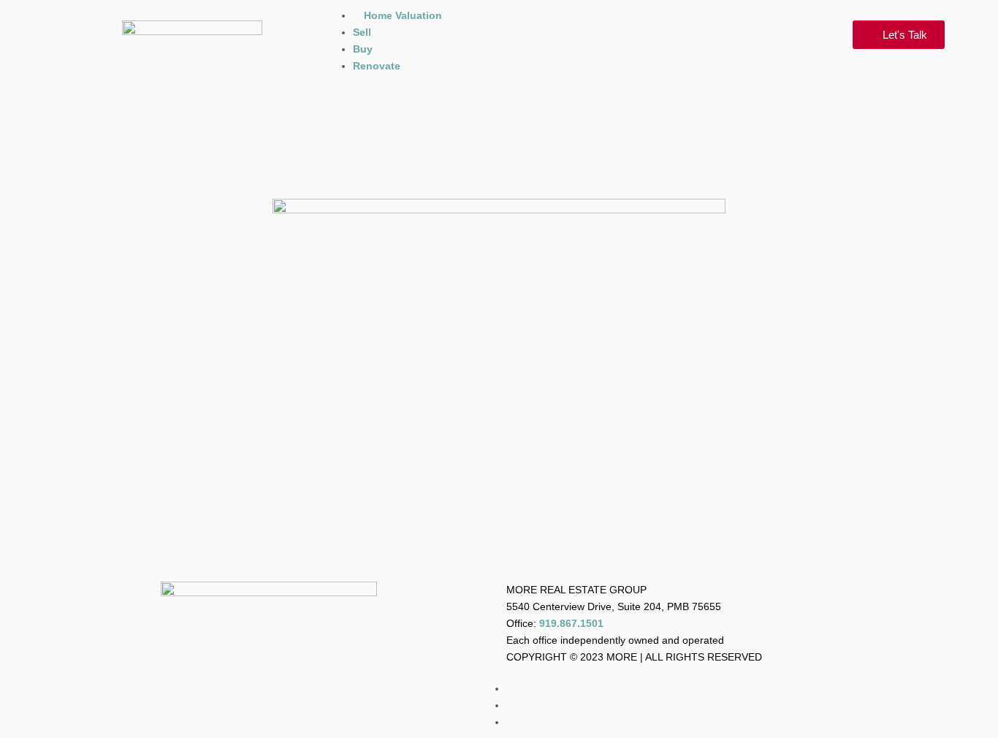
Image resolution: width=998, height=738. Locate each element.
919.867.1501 (571, 623)
